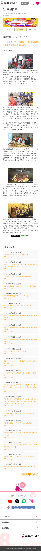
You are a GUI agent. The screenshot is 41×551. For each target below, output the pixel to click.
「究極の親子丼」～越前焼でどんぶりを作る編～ (19, 456)
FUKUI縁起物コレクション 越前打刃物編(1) (18, 276)
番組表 (26, 3)
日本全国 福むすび (23, 13)
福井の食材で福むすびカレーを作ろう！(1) (17, 305)
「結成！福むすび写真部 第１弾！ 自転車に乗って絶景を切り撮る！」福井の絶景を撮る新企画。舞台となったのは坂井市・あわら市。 (20, 401)
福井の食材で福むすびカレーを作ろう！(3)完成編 (20, 286)
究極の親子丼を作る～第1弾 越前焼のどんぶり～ (19, 466)
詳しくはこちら (9, 257)
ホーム (5, 13)
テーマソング (32, 29)
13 (22, 474)
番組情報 (12, 13)
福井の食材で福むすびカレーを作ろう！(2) (17, 296)
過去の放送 (20, 29)
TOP (8, 29)
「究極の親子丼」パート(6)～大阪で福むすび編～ (20, 413)
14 (26, 474)
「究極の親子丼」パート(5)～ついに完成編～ (18, 423)
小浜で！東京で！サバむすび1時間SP (16, 351)
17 (37, 474)
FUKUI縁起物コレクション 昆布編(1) (16, 254)
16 (33, 474)
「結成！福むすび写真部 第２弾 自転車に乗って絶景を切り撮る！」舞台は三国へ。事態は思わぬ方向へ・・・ (20, 387)
